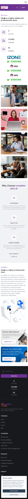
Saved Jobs (4, 445)
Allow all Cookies (14, 491)
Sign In (23, 7)
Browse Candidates (6, 440)
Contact (3, 422)
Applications (4, 466)
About (2, 419)
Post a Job (4, 457)
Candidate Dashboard (7, 442)
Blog (2, 428)
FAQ (2, 475)
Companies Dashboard (7, 463)
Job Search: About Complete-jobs (10, 448)
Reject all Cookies (14, 494)
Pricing (3, 425)
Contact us (14, 256)
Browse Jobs (4, 437)
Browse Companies (6, 460)
